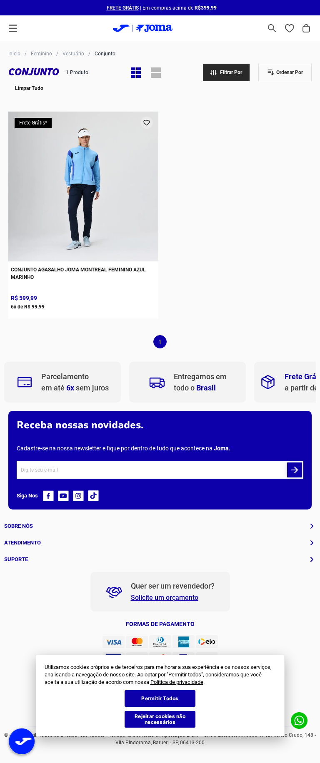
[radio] (136, 72)
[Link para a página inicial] (14, 53)
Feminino (41, 54)
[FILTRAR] (226, 72)
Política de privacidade (176, 682)
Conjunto (105, 54)
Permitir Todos (159, 698)
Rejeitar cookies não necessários (160, 719)
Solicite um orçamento (164, 597)
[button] (272, 28)
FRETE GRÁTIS (123, 8)
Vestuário (73, 54)
